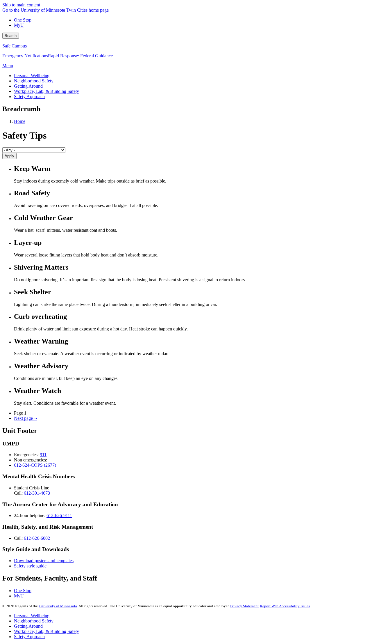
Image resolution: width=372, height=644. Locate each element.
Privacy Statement (244, 606)
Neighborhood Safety (33, 620)
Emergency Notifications (25, 55)
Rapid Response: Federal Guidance (80, 55)
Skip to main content (21, 4)
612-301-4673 (37, 493)
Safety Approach (29, 636)
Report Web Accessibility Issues (285, 606)
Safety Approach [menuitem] (29, 96)
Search (11, 35)
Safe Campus (14, 45)
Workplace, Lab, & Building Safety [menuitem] (46, 91)
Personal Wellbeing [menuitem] (31, 75)
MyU (19, 25)
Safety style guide (30, 565)
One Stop (22, 19)
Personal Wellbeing (31, 615)
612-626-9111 (59, 515)
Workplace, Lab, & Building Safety (46, 631)
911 (43, 454)
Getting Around (28, 626)
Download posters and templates (44, 560)
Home (19, 121)
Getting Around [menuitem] (28, 86)
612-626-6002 (37, 538)
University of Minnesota (58, 606)
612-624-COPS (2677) (35, 465)
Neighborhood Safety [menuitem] (33, 80)
